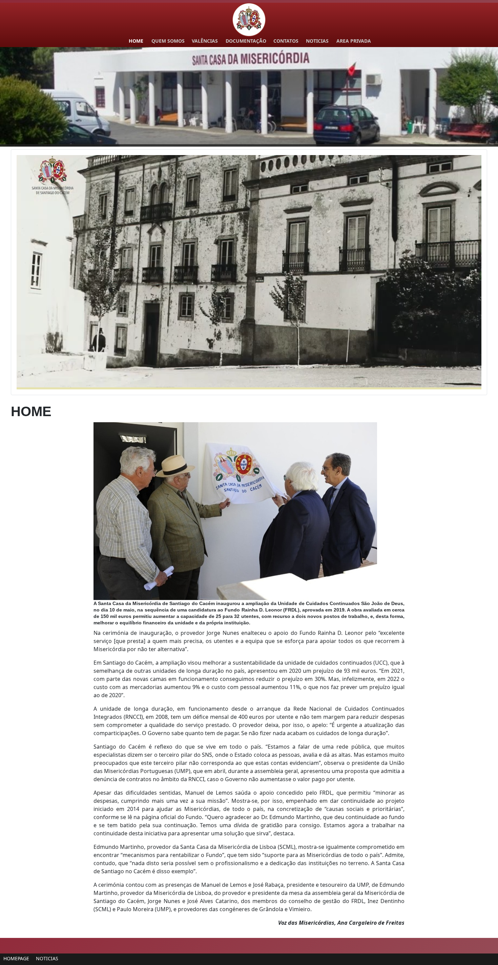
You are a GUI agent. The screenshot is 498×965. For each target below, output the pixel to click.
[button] (477, 97)
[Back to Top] (486, 952)
